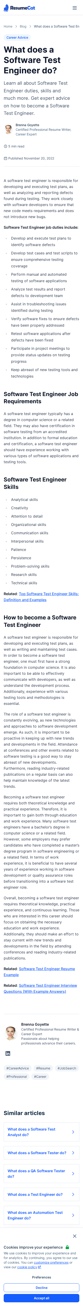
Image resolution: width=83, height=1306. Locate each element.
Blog (23, 26)
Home (8, 26)
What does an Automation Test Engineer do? (35, 1215)
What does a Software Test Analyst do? (31, 1132)
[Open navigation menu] (74, 7)
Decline (41, 1288)
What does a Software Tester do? (37, 1152)
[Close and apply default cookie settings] (74, 1236)
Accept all (41, 1298)
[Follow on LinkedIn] (8, 1053)
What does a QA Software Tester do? (36, 1174)
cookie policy (27, 1267)
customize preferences (51, 1262)
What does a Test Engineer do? (35, 1194)
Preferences (41, 1277)
